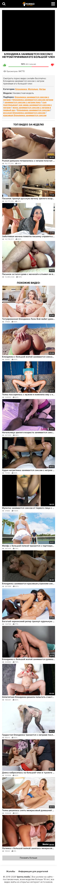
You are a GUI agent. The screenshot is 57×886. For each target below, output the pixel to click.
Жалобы (10, 871)
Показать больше (28, 857)
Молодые (33, 89)
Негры (42, 89)
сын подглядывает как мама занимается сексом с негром (27, 105)
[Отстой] (52, 65)
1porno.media (23, 876)
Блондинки (21, 89)
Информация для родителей (33, 871)
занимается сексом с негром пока (22, 102)
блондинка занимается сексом (33, 110)
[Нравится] (4, 65)
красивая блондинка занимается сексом (24, 115)
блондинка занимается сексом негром (32, 99)
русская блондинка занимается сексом (24, 112)
